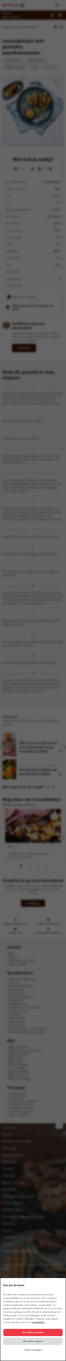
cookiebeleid (38, 1322)
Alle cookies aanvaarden (33, 1332)
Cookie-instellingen (33, 1350)
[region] (33, 1319)
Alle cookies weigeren (33, 1341)
